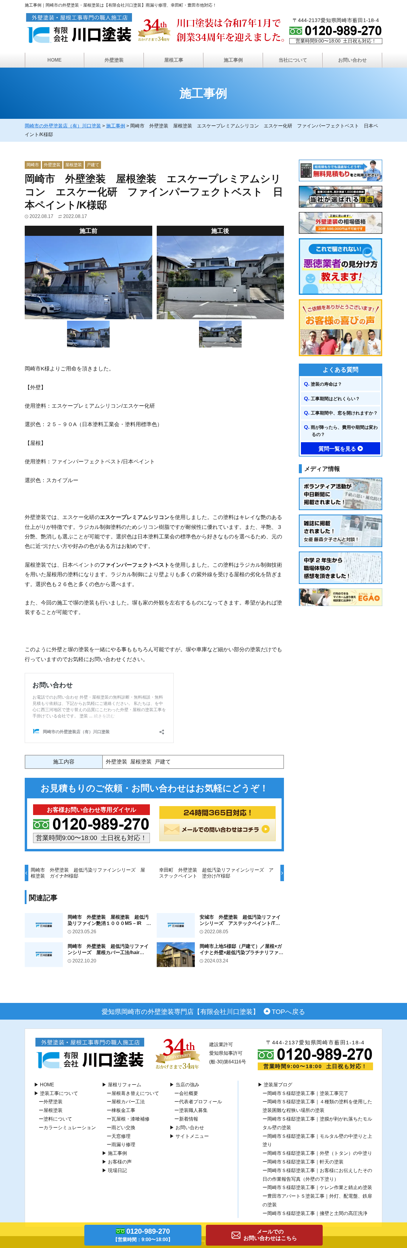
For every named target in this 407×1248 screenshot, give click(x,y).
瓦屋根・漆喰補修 (130, 1118)
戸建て (93, 164)
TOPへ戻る (288, 1011)
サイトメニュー (192, 1136)
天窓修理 (121, 1136)
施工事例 (117, 1153)
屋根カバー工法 (128, 1101)
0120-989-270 (143, 1234)
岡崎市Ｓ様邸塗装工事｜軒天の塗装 (305, 1161)
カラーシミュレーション (70, 1127)
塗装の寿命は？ (326, 384)
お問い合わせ (189, 1127)
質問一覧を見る (337, 449)
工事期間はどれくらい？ (335, 398)
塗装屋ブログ (278, 1084)
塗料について (58, 1118)
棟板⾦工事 (123, 1110)
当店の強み (187, 1084)
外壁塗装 (52, 164)
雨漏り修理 (123, 1144)
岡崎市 (33, 164)
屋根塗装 (73, 164)
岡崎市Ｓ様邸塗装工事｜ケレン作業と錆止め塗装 (319, 1187)
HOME (54, 60)
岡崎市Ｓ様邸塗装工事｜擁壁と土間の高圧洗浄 (317, 1213)
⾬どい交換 (123, 1127)
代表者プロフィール (200, 1101)
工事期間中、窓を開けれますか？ (344, 412)
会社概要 (188, 1093)
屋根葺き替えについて (135, 1093)
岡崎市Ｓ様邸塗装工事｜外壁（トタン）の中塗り (319, 1153)
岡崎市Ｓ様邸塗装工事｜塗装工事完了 (307, 1093)
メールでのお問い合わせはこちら (270, 1235)
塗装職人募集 (193, 1110)
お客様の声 (120, 1161)
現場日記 (117, 1170)
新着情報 (188, 1118)
